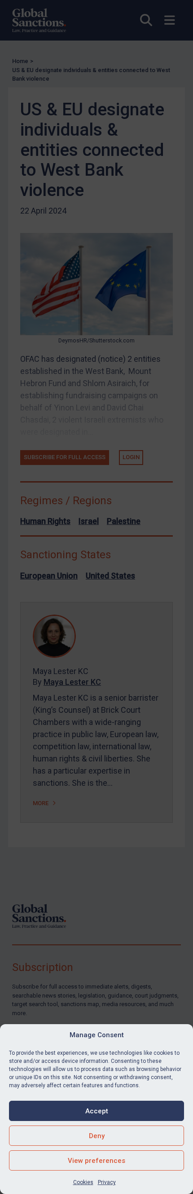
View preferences (96, 1161)
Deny (97, 1136)
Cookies (83, 1182)
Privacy (107, 1182)
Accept (96, 1111)
